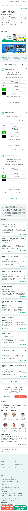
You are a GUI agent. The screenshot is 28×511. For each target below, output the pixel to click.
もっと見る (14, 381)
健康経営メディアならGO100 (18, 495)
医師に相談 (20, 396)
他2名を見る (14, 198)
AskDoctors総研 (9, 477)
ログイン (25, 1)
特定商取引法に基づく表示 (5, 467)
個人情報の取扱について (19, 464)
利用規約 (9, 72)
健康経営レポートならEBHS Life (6, 495)
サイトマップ (3, 471)
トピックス (3, 477)
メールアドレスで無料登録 (14, 102)
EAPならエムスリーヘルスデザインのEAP (8, 500)
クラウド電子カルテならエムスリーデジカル (8, 486)
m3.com (7, 407)
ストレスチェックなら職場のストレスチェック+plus (10, 498)
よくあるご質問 (3, 458)
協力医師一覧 (3, 461)
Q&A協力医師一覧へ (22, 444)
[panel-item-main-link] (14, 229)
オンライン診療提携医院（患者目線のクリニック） (10, 479)
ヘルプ (16, 461)
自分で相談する (17, 58)
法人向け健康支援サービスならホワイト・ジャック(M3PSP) (11, 493)
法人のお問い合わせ (18, 458)
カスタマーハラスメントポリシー (20, 471)
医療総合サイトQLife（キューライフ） (8, 504)
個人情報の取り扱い (16, 72)
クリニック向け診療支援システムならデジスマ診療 (10, 487)
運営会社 (16, 467)
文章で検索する (23, 8)
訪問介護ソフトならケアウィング (7, 489)
